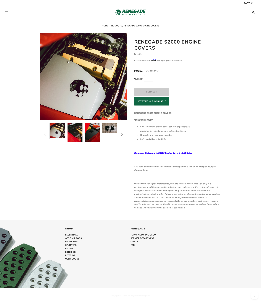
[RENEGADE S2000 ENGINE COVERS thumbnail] (57, 131)
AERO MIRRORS (73, 238)
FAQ (132, 245)
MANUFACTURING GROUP (143, 234)
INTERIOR (70, 255)
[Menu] (6, 12)
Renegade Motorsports (139, 295)
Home (105, 25)
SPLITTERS (71, 245)
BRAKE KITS (71, 241)
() (248, 3)
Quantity (138, 78)
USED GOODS (72, 258)
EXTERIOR (70, 252)
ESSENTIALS (71, 234)
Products (116, 25)
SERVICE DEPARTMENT (142, 238)
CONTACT (135, 241)
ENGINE (69, 248)
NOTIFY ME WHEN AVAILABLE (151, 101)
